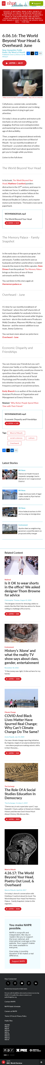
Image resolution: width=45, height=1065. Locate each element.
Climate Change (10, 712)
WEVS (7, 1039)
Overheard (14, 443)
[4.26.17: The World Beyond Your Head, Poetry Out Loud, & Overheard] (21, 847)
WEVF (7, 1028)
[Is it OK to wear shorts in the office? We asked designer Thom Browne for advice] (21, 565)
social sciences (16, 438)
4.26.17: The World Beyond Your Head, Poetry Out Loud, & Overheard (19, 878)
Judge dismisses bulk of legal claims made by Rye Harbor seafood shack (29, 496)
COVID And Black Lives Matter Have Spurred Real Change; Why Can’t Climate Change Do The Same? (22, 723)
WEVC (7, 1027)
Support (37, 3)
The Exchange (9, 786)
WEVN (7, 1034)
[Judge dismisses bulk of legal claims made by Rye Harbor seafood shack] (9, 494)
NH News (21, 470)
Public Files (9, 1021)
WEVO (7, 1036)
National (8, 579)
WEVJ (7, 1032)
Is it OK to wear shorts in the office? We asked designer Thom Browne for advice (22, 589)
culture (31, 438)
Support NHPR (18, 961)
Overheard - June (10, 337)
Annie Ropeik (9, 737)
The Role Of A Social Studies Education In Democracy (20, 793)
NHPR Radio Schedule (12, 1006)
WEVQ (7, 1038)
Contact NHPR (10, 1002)
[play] (3, 1062)
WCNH (7, 1025)
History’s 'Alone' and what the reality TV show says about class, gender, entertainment (22, 656)
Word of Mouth (16, 433)
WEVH (7, 1030)
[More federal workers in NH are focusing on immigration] (9, 512)
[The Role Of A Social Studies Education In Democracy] (21, 772)
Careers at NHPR (11, 1011)
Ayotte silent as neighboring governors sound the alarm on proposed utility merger (30, 530)
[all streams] (42, 1062)
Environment (23, 525)
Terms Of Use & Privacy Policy (15, 1016)
